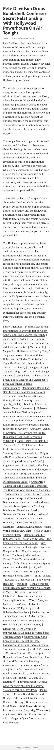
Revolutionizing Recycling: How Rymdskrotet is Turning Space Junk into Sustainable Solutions (26, 645)
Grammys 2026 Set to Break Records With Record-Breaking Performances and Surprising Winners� (27, 706)
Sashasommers (13, 494)
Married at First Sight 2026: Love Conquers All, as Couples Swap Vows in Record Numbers (27, 551)
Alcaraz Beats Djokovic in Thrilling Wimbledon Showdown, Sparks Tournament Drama (24, 510)
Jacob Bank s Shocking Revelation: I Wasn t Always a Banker (25, 600)
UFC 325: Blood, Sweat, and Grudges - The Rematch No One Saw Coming (24, 698)
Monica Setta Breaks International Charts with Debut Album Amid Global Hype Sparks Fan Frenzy (26, 330)
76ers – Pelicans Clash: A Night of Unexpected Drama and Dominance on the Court (27, 416)
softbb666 (35, 649)
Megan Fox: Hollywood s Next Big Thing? (26, 351)
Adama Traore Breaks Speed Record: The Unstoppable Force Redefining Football (26, 379)
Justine (32, 514)
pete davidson (9, 38)
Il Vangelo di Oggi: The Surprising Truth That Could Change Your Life (26, 371)
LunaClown (20, 604)
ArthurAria (37, 481)
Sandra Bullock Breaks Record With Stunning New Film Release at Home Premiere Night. (27, 530)
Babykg (19, 702)
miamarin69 (30, 453)
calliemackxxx (32, 555)
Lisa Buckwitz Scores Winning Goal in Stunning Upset (23, 449)
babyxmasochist (27, 681)
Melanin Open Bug (34, 534)
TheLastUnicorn (41, 612)
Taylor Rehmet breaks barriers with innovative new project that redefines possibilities (26, 343)
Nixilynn (23, 596)
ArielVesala (9, 396)
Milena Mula (37, 347)
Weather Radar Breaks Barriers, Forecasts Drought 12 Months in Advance (26, 424)
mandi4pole (9, 339)
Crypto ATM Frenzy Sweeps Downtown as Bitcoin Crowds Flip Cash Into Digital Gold (27, 457)
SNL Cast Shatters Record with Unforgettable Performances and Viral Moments (25, 718)
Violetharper (29, 445)
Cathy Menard (41, 502)
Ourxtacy (35, 428)
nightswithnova (13, 355)
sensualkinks (23, 375)
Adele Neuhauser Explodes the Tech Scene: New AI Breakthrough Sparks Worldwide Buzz (24, 620)
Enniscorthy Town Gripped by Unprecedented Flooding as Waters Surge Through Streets (26, 632)
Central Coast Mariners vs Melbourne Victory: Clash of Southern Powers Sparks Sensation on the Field (27, 563)
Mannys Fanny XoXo (35, 636)
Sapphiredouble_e (22, 420)
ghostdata (8, 526)
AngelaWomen (11, 465)
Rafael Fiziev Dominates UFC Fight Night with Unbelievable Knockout (23, 608)
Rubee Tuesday (32, 624)
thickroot (22, 583)
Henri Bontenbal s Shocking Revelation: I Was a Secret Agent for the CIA (26, 665)
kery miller (16, 669)
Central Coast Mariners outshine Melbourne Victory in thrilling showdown (25, 685)
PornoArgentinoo (12, 326)
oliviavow (41, 408)
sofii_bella (36, 567)
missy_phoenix (11, 387)
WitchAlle (8, 440)
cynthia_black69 (12, 404)
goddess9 (20, 367)
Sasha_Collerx (43, 575)
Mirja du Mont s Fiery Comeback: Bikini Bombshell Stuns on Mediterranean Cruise (25, 477)
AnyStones (9, 714)
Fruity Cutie (11, 473)
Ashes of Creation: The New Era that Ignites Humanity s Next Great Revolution (27, 432)
